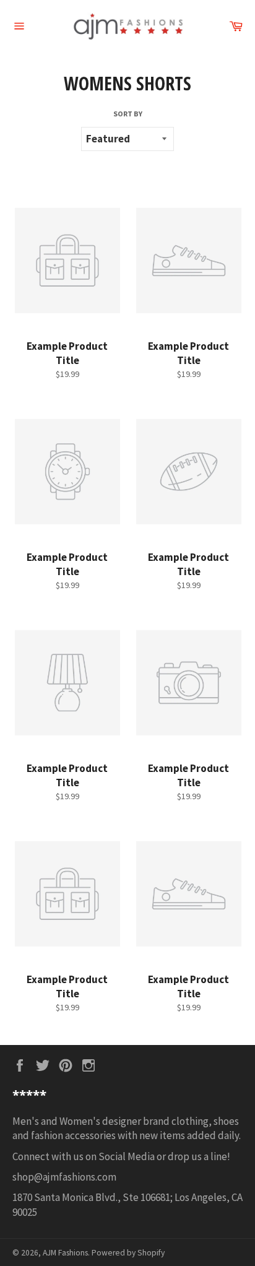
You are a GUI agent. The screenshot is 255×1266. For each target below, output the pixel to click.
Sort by (127, 113)
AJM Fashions (65, 1252)
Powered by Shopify (128, 1252)
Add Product (86, 314)
